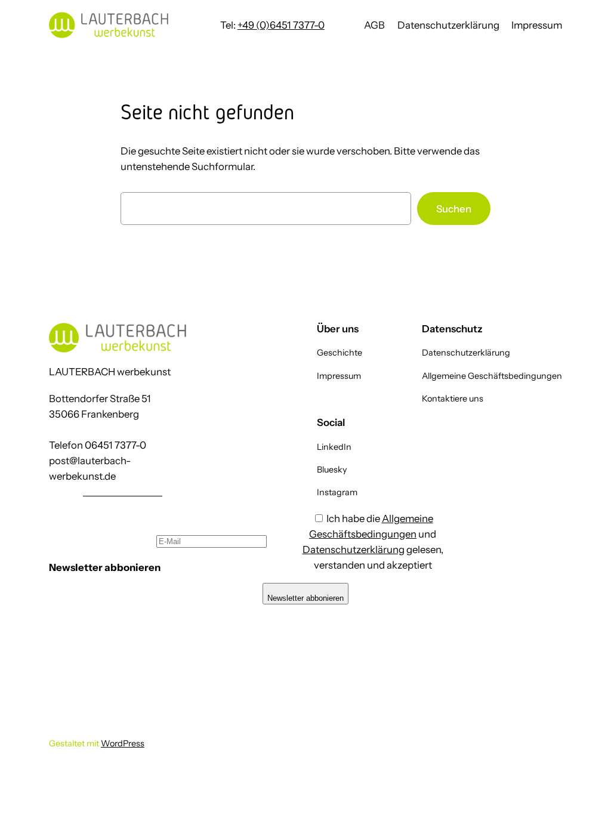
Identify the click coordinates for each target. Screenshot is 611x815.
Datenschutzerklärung (354, 549)
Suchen (453, 209)
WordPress (122, 743)
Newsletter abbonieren (305, 598)
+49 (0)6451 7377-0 (281, 25)
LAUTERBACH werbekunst (110, 372)
